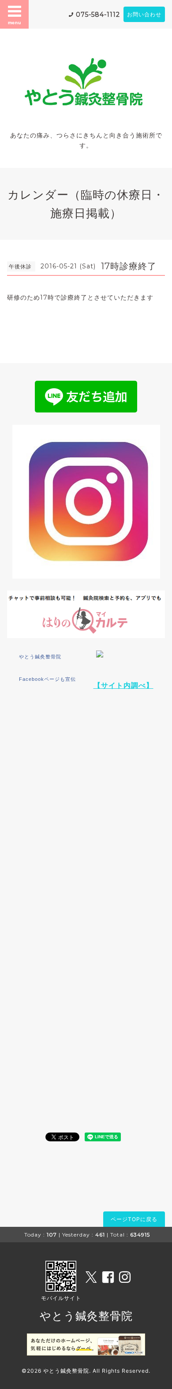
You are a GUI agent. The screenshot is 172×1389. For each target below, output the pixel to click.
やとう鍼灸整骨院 (40, 656)
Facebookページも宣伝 (47, 679)
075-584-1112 (98, 15)
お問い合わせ (144, 14)
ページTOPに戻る (134, 1219)
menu (14, 22)
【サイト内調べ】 (123, 685)
